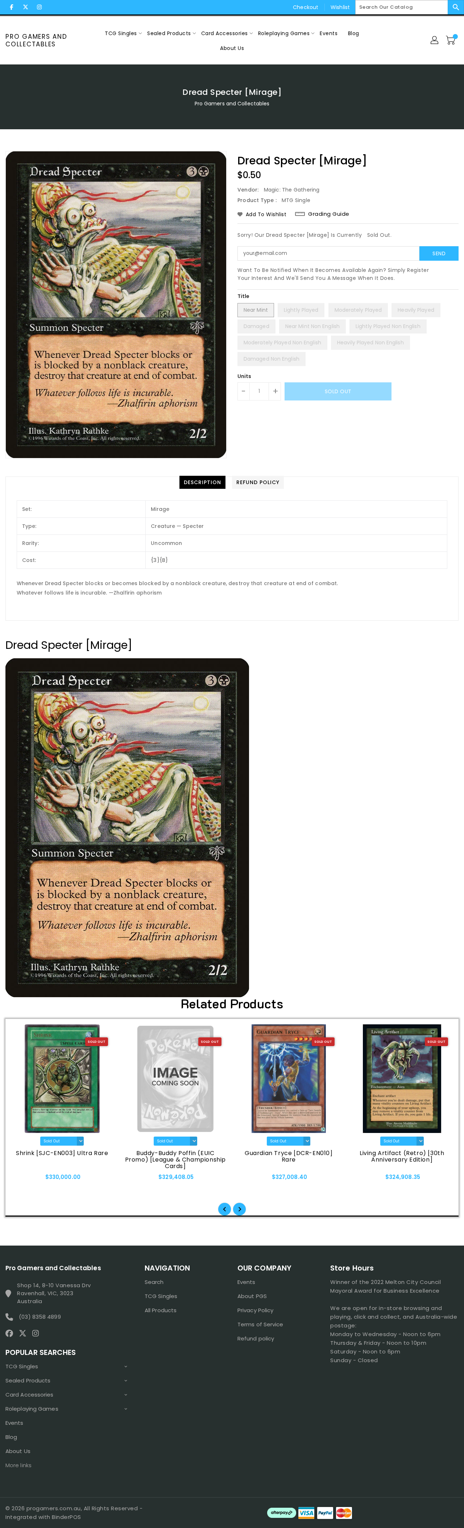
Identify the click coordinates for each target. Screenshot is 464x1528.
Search (154, 1282)
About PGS (252, 1296)
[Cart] (451, 40)
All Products (161, 1310)
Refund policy (255, 1338)
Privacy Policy (255, 1310)
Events (14, 1423)
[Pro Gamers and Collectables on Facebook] (11, 7)
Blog (11, 1437)
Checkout (305, 7)
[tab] (202, 482)
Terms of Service (260, 1324)
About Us (17, 1451)
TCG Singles (21, 1366)
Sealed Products (28, 1380)
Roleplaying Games (31, 1408)
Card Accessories (29, 1394)
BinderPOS (66, 1517)
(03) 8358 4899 (40, 1317)
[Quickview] (20, 1179)
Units (244, 376)
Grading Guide (328, 214)
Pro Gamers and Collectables (36, 40)
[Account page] (435, 40)
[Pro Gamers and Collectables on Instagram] (39, 7)
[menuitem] (120, 33)
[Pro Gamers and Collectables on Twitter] (25, 7)
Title (243, 296)
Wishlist (340, 7)
